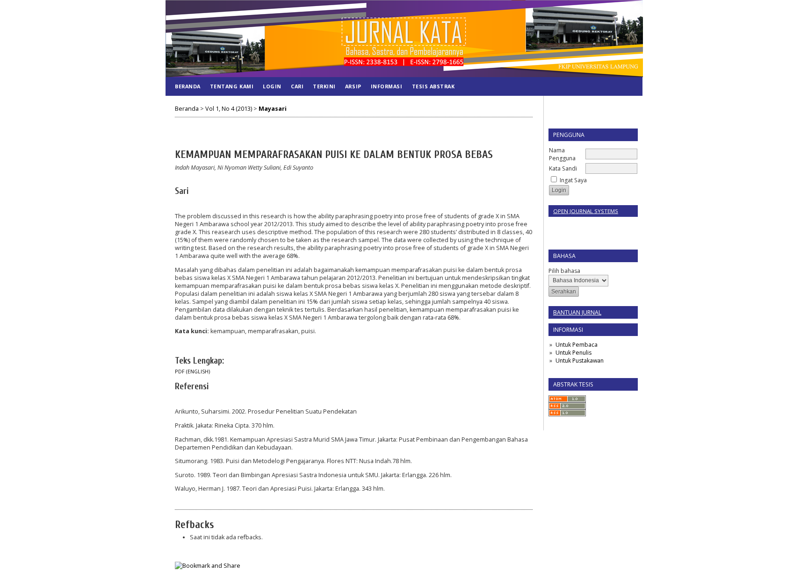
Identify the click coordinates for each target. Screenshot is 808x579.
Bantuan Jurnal (577, 312)
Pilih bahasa (564, 271)
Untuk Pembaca (577, 345)
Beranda (188, 86)
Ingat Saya (573, 180)
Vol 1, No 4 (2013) (228, 109)
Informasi (387, 86)
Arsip (353, 86)
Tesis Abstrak (433, 86)
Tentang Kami (231, 86)
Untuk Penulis (574, 353)
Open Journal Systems (585, 210)
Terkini (324, 86)
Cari (297, 86)
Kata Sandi (563, 168)
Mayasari (273, 109)
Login (272, 86)
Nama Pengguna (562, 154)
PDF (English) (192, 371)
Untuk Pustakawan (580, 361)
